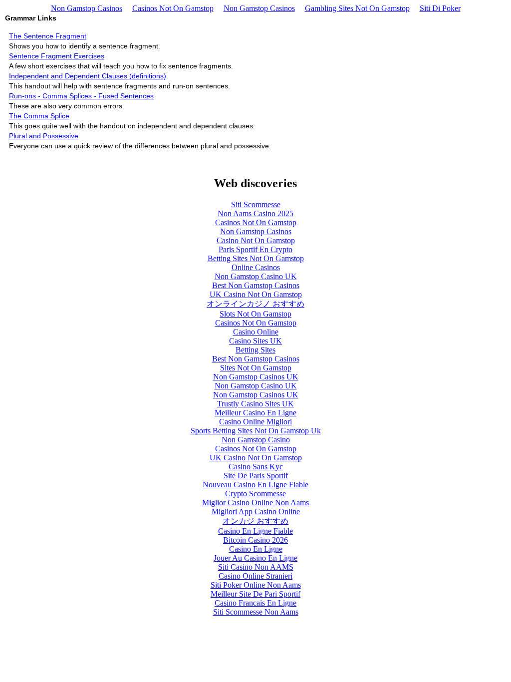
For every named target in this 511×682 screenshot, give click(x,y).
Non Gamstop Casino (256, 439)
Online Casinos (256, 267)
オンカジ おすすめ (255, 521)
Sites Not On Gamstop (255, 367)
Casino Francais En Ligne (255, 603)
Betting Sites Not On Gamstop (256, 258)
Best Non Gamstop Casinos (255, 285)
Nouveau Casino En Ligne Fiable (255, 484)
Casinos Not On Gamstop (173, 8)
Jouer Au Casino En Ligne (255, 558)
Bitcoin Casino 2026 (255, 540)
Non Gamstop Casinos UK (255, 376)
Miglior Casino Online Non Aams (255, 502)
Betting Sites (255, 349)
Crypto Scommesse (255, 493)
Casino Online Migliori (255, 421)
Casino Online (255, 332)
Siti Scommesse (255, 204)
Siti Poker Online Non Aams (256, 585)
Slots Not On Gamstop (255, 314)
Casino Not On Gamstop (256, 240)
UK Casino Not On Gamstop (256, 294)
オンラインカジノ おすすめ (255, 304)
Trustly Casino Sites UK (255, 403)
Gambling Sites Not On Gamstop (357, 8)
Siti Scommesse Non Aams (255, 612)
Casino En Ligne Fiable (255, 531)
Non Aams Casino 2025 (255, 213)
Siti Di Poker (440, 8)
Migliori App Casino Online (256, 511)
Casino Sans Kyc (256, 466)
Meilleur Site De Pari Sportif (255, 594)
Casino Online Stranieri (255, 576)
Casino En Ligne (255, 549)
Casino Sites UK (255, 341)
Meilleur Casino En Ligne (255, 412)
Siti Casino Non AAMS (255, 567)
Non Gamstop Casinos (86, 8)
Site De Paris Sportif (256, 475)
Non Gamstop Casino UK (256, 276)
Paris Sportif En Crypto (255, 249)
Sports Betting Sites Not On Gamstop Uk (256, 430)
